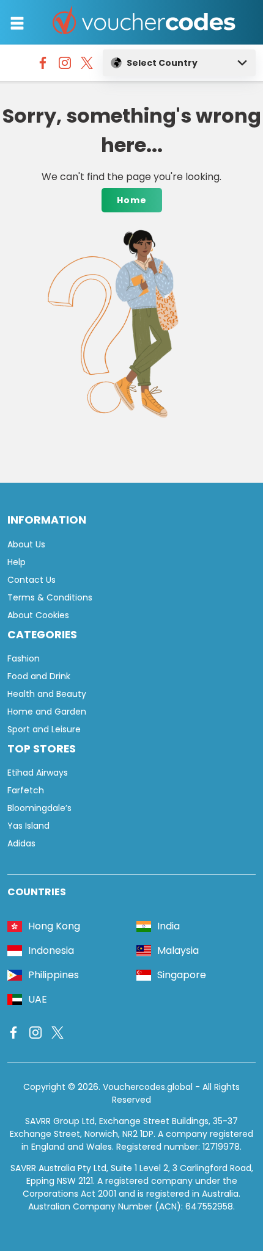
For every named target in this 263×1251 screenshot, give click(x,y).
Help (16, 562)
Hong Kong (54, 926)
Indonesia (51, 950)
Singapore (181, 975)
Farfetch (25, 790)
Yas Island (28, 826)
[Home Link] (144, 22)
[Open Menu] (17, 23)
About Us (26, 544)
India (168, 926)
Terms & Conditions (49, 597)
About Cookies (38, 615)
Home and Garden (46, 711)
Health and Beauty (46, 694)
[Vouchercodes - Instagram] (65, 66)
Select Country (162, 63)
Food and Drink (38, 676)
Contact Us (31, 580)
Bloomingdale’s (39, 808)
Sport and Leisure (44, 729)
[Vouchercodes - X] (87, 66)
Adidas (21, 843)
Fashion (23, 658)
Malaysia (178, 950)
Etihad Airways (37, 772)
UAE (37, 999)
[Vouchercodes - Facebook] (43, 66)
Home (132, 200)
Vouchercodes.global (148, 1087)
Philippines (53, 975)
